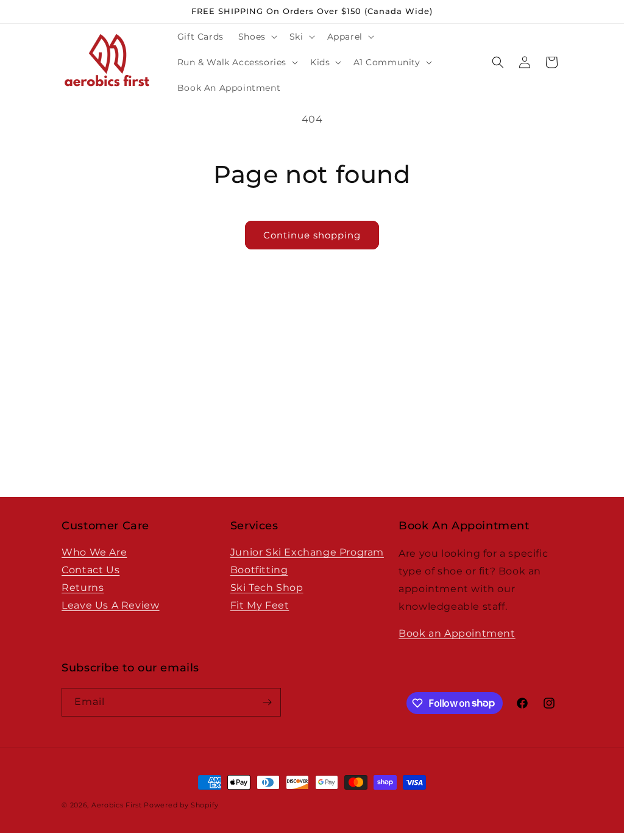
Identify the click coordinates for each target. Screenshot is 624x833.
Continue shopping (312, 235)
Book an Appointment (457, 633)
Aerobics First (116, 805)
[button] (256, 36)
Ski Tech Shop (266, 587)
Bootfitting (259, 570)
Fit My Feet (259, 605)
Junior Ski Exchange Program (307, 552)
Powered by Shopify (181, 805)
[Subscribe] (267, 702)
